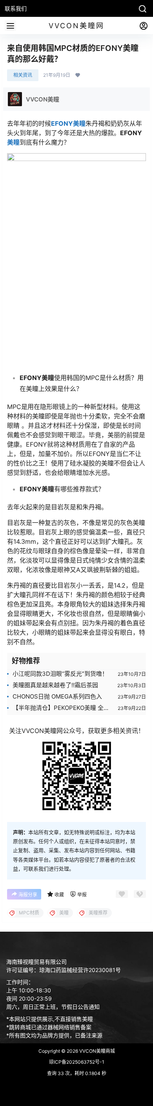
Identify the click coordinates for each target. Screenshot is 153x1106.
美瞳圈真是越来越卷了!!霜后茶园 (55, 685)
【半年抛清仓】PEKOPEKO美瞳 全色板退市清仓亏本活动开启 (61, 708)
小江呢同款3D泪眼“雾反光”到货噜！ (60, 673)
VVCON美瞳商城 (96, 1051)
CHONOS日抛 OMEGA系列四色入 (57, 696)
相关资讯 (22, 75)
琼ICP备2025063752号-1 (76, 1062)
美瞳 (13, 142)
